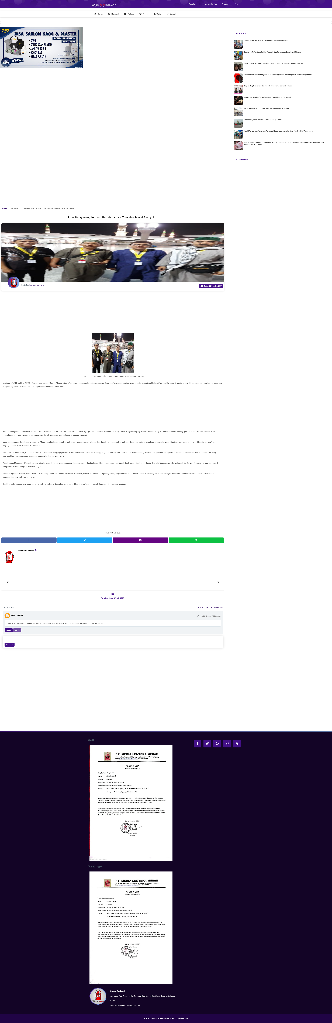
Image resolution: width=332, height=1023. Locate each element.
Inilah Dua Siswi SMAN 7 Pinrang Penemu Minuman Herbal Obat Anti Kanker (273, 63)
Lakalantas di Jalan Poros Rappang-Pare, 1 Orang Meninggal (267, 97)
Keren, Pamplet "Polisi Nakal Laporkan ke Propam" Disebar (266, 41)
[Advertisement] (78, 119)
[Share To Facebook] (29, 540)
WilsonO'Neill (17, 615)
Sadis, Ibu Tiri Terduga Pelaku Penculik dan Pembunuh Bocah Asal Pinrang (272, 52)
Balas (8, 630)
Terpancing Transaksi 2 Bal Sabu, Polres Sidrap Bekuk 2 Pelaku (268, 86)
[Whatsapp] (217, 743)
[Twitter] (207, 743)
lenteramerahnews (26, 550)
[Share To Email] (140, 540)
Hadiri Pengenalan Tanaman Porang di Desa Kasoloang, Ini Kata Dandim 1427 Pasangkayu (278, 131)
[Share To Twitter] (84, 540)
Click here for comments (210, 607)
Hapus (17, 630)
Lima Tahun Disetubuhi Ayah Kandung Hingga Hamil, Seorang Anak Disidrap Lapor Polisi (278, 74)
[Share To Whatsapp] (196, 540)
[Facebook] (197, 743)
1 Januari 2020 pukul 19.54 (210, 616)
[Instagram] (227, 743)
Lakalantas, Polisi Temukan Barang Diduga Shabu (263, 120)
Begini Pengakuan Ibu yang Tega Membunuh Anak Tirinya (266, 108)
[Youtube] (237, 743)
